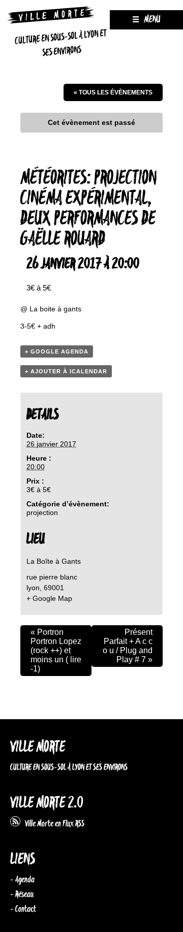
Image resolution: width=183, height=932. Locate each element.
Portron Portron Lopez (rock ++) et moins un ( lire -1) (55, 650)
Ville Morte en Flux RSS (52, 823)
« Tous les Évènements (113, 92)
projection (42, 512)
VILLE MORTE (37, 747)
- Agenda (22, 879)
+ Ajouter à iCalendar (66, 371)
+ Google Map (49, 598)
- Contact (23, 909)
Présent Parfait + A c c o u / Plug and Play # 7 (127, 646)
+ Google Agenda (56, 351)
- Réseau (22, 894)
